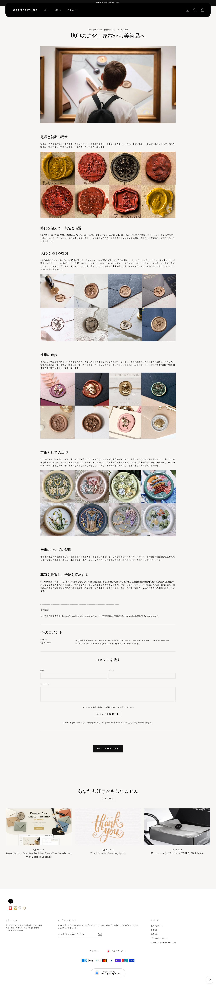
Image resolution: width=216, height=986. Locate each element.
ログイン (154, 930)
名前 (42, 670)
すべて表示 (108, 798)
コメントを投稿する (108, 714)
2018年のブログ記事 (49, 235)
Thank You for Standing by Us (108, 853)
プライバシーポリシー (118, 723)
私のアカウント (157, 926)
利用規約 (136, 723)
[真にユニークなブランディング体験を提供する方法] (177, 826)
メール (111, 670)
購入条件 (154, 934)
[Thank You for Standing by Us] (108, 826)
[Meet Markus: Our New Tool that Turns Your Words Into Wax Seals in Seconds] (39, 826)
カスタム (70, 10)
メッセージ (45, 684)
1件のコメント (109, 30)
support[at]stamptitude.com (163, 943)
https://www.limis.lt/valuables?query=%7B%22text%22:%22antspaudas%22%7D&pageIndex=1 (110, 616)
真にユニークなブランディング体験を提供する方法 (177, 853)
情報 (56, 10)
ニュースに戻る (110, 748)
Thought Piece (95, 30)
